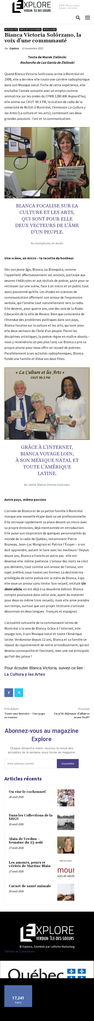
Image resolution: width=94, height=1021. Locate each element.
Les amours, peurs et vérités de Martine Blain (29, 864)
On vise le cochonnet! (27, 792)
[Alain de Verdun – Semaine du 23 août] (65, 845)
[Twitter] (18, 692)
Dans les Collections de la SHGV (30, 817)
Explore (14, 48)
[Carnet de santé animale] (65, 892)
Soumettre (67, 763)
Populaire (50, 29)
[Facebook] (8, 692)
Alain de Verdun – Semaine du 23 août (26, 841)
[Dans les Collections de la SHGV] (65, 821)
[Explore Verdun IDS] (47, 932)
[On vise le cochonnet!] (65, 797)
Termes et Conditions (19, 951)
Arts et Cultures (30, 29)
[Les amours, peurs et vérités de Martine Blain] (65, 868)
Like (18, 986)
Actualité (11, 29)
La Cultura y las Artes (24, 674)
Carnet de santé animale (30, 886)
